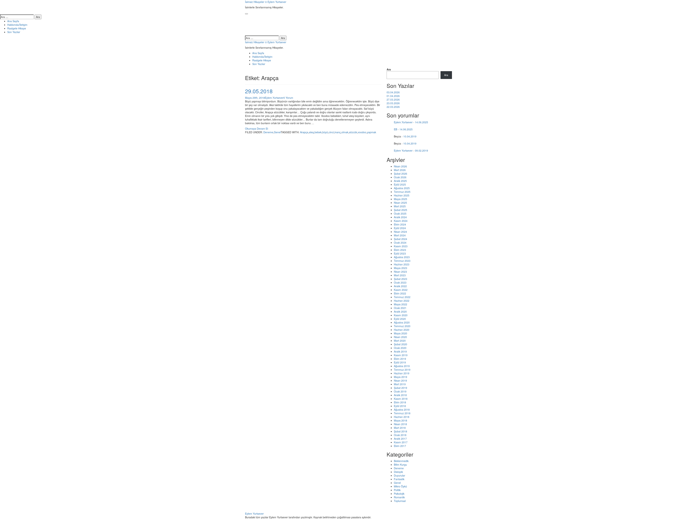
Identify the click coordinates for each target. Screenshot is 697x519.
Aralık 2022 (400, 286)
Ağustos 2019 (402, 366)
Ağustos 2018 (402, 409)
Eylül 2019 (400, 362)
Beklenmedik (401, 461)
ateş (311, 132)
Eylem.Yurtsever (274, 97)
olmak (344, 132)
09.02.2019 (421, 150)
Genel (277, 132)
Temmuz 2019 (402, 369)
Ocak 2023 (400, 282)
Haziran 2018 (401, 417)
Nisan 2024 (400, 231)
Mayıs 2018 (400, 420)
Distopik (398, 472)
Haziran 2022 (401, 300)
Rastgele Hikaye (16, 28)
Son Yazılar (13, 32)
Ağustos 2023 (402, 257)
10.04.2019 (409, 136)
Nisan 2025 (400, 202)
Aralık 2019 (400, 351)
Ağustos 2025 (402, 188)
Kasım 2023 (400, 246)
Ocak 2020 (400, 348)
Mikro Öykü (400, 486)
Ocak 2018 (400, 435)
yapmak (371, 132)
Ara (389, 69)
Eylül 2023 (400, 253)
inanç (338, 132)
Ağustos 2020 (402, 322)
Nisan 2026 (400, 166)
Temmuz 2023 (402, 260)
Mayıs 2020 (400, 333)
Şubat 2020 (400, 344)
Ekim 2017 (400, 446)
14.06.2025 (421, 122)
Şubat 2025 (400, 210)
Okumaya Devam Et (256, 128)
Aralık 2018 (400, 395)
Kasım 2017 (400, 442)
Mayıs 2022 (400, 304)
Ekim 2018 (400, 402)
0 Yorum (288, 97)
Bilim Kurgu (400, 464)
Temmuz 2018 (402, 413)
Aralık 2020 (400, 311)
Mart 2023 (400, 275)
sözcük (353, 132)
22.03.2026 (393, 107)
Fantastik (399, 479)
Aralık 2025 (400, 181)
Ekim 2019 (400, 359)
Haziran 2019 (401, 373)
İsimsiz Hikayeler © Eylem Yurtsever (265, 2)
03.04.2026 (393, 92)
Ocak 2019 (400, 391)
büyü (325, 132)
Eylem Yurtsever (403, 150)
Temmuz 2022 (402, 297)
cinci (331, 132)
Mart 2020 (400, 340)
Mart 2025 (400, 206)
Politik (397, 490)
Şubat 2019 (400, 388)
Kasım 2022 (400, 290)
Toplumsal (400, 501)
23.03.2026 (393, 103)
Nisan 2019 (400, 380)
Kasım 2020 (400, 315)
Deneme (268, 132)
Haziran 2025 (401, 195)
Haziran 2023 (401, 264)
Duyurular (399, 475)
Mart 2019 (400, 384)
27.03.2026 (393, 99)
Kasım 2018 (400, 398)
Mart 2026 (400, 170)
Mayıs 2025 (400, 199)
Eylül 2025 (400, 184)
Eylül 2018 (400, 406)
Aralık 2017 (400, 438)
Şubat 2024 (400, 239)
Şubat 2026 (400, 173)
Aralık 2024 (400, 217)
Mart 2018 (400, 428)
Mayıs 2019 (400, 377)
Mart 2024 (400, 235)
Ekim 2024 (400, 224)
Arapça (304, 132)
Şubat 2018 (400, 431)
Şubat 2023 (400, 279)
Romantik (399, 497)
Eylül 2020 (400, 319)
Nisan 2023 (400, 271)
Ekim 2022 (400, 293)
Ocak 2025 (400, 213)
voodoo (362, 132)
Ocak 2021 (400, 308)
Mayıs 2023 (400, 268)
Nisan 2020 (400, 337)
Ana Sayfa (13, 21)
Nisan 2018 (400, 424)
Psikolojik (399, 493)
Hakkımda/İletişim (17, 25)
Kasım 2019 (400, 355)
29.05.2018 (259, 91)
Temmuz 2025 (402, 192)
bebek (318, 132)
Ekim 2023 (400, 250)
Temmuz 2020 (402, 326)
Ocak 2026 (400, 177)
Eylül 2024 (400, 228)
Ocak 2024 (400, 242)
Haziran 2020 (401, 329)
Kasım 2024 (400, 221)
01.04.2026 (393, 96)
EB (395, 129)
